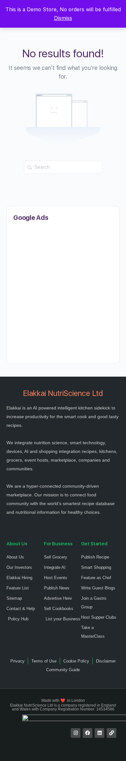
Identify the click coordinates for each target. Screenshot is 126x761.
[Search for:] (63, 167)
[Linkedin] (99, 733)
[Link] (111, 733)
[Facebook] (87, 733)
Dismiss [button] (63, 18)
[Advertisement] (63, 292)
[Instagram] (75, 733)
